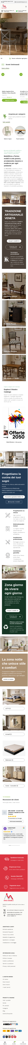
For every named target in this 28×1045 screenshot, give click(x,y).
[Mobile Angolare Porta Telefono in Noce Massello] (9, 81)
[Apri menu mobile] (24, 6)
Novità (4, 1006)
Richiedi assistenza (7, 933)
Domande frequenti (7, 935)
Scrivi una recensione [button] (16, 825)
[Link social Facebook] (3, 1040)
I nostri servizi (6, 990)
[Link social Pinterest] (14, 1040)
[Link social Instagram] (9, 1040)
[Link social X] (6, 1040)
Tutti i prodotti (6, 1004)
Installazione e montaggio (9, 946)
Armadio (22, 96)
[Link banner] (13, 287)
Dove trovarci (5, 985)
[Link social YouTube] (12, 1040)
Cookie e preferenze (7, 964)
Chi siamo (4, 983)
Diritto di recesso (6, 962)
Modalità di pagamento (8, 941)
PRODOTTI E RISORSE (8, 1001)
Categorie (4, 1012)
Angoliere (3, 95)
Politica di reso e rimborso (9, 959)
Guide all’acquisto (7, 1017)
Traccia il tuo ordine (7, 938)
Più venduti (5, 1009)
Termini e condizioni (7, 967)
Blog (3, 1014)
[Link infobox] (6, 2)
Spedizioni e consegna (8, 943)
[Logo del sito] (4, 6)
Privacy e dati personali (8, 969)
